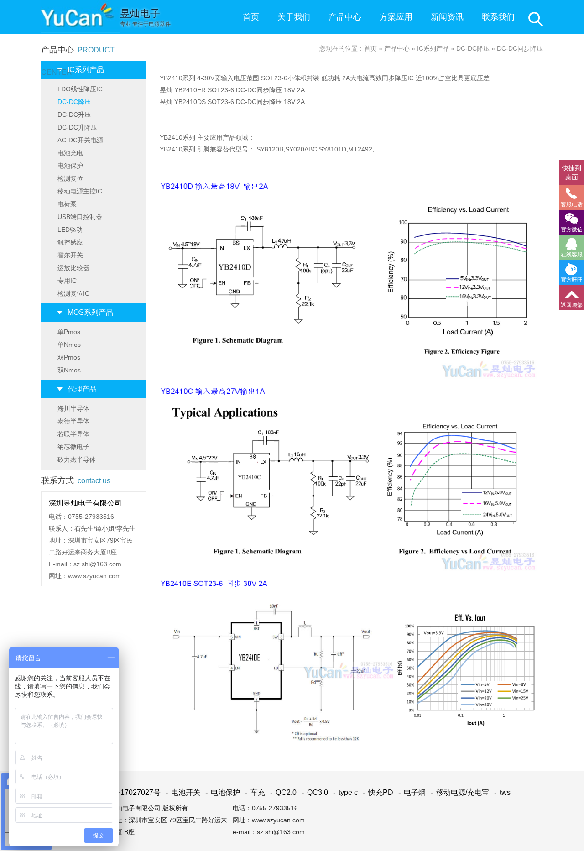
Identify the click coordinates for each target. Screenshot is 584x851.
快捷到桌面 (571, 172)
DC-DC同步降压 (520, 48)
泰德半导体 (73, 421)
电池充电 (70, 153)
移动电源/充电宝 (460, 792)
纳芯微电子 (73, 446)
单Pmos (68, 331)
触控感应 (70, 242)
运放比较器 (73, 267)
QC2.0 (283, 792)
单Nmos (69, 344)
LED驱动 (70, 229)
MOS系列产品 (90, 312)
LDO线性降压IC (80, 89)
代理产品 (82, 389)
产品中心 (344, 16)
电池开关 (183, 792)
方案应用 (396, 16)
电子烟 (412, 792)
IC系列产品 (86, 69)
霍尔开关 (70, 255)
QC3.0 (315, 792)
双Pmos (68, 357)
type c (345, 792)
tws (502, 792)
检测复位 (70, 178)
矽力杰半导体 (76, 459)
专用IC (67, 280)
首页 (251, 16)
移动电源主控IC (79, 191)
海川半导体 (73, 408)
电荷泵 (67, 204)
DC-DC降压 (74, 101)
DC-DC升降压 (77, 127)
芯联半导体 (73, 434)
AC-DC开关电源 (80, 140)
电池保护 (70, 165)
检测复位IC (73, 293)
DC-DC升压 (74, 114)
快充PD (378, 792)
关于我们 (293, 16)
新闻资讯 (447, 16)
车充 (255, 792)
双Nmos (69, 370)
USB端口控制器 (79, 216)
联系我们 (498, 16)
